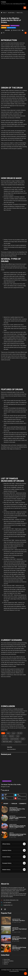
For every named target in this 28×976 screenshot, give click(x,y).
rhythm (22, 738)
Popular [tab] (14, 803)
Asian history (12, 816)
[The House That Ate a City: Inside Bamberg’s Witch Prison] (6, 921)
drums (13, 733)
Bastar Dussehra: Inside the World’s (19, 938)
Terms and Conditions (8, 960)
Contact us (6, 962)
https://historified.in (11, 749)
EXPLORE (19, 733)
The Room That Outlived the (19, 929)
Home (4, 12)
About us (6, 963)
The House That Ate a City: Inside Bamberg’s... (17, 809)
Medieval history (11, 27)
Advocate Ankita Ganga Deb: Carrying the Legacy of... (17, 834)
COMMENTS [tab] (22, 803)
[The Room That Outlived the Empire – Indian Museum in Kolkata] (6, 930)
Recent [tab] (6, 803)
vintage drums (17, 741)
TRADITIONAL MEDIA (7, 741)
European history (15, 25)
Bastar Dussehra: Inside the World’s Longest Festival (17, 826)
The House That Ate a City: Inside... (11, 784)
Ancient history (11, 12)
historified (7, 30)
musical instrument (14, 738)
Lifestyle (4, 27)
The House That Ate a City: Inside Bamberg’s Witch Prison (13, 3)
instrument (11, 736)
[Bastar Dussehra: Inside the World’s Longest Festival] (6, 939)
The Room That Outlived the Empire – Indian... (17, 818)
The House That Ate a (18, 920)
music (17, 736)
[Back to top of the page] (25, 973)
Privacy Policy (7, 959)
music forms (5, 738)
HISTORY (4, 736)
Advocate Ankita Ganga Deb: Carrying (19, 948)
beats (8, 733)
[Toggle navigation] (25, 7)
